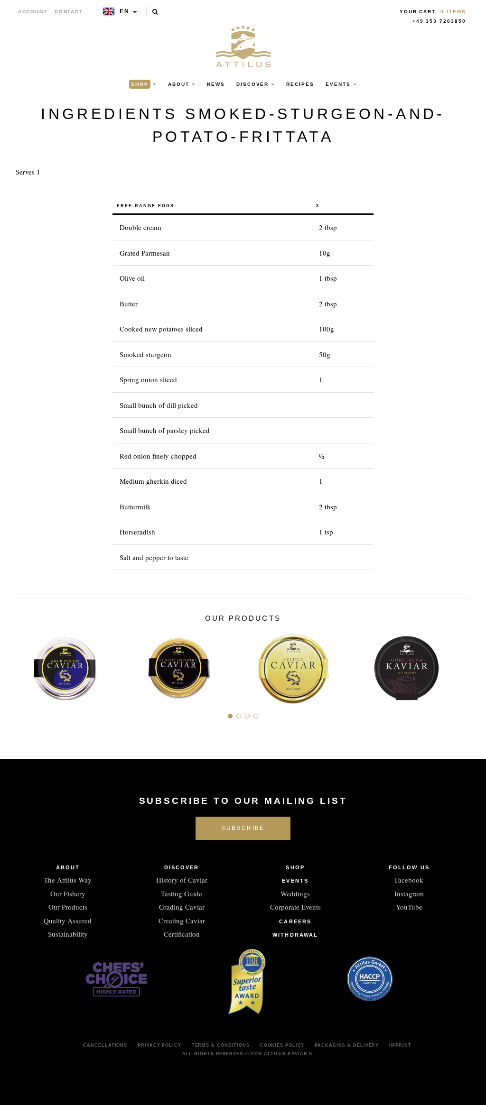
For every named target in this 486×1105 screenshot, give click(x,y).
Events (295, 881)
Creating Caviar (182, 920)
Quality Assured (68, 920)
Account (33, 11)
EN (125, 11)
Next (459, 664)
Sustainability (68, 934)
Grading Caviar (182, 907)
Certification (182, 934)
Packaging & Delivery (347, 1045)
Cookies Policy (282, 1045)
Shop (295, 867)
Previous (26, 664)
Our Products (67, 907)
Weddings (295, 893)
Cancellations (105, 1045)
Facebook (409, 879)
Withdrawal (295, 935)
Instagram (409, 893)
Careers (295, 921)
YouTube (409, 907)
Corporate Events (295, 907)
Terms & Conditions (221, 1045)
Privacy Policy (159, 1045)
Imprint (400, 1045)
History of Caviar (181, 879)
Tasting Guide (181, 893)
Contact (69, 11)
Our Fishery (67, 893)
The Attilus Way (68, 879)
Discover (181, 867)
